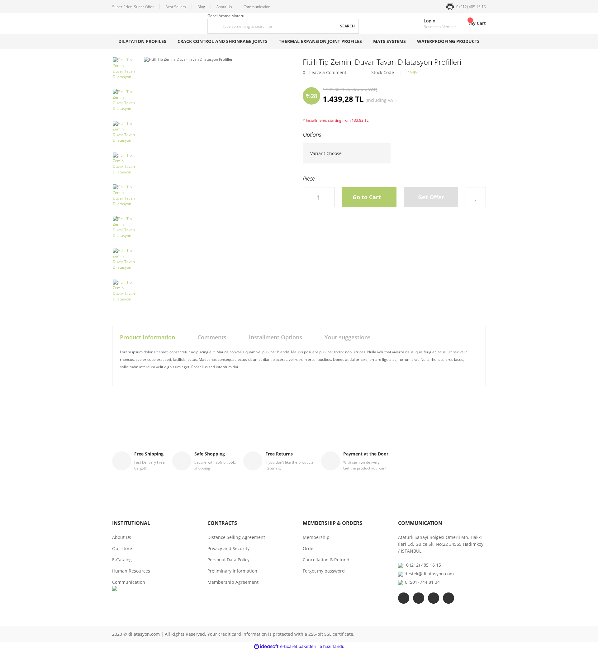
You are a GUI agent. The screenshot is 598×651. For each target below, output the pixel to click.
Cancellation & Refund (326, 560)
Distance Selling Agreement (236, 537)
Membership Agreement (233, 582)
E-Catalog (122, 560)
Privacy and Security (228, 548)
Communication (257, 6)
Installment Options (275, 337)
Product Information (147, 337)
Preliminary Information (232, 571)
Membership (316, 537)
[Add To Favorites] (476, 197)
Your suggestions (348, 337)
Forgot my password (324, 571)
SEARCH (347, 26)
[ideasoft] (266, 646)
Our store (122, 548)
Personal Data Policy (228, 560)
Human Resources (131, 571)
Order (309, 548)
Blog (201, 6)
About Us (224, 6)
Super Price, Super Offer (133, 6)
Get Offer (431, 197)
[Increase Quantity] (329, 197)
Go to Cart (367, 197)
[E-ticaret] (298, 646)
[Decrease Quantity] (307, 197)
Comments (211, 337)
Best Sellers (175, 6)
